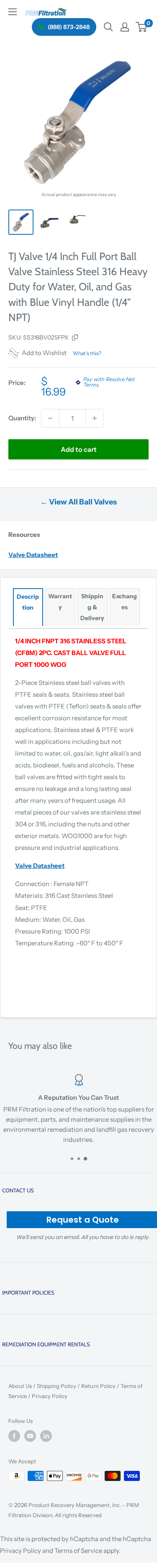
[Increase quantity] (94, 418)
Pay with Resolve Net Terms (109, 382)
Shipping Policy (56, 1386)
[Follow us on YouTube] (30, 1436)
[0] (141, 27)
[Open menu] (12, 11)
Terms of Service (78, 1551)
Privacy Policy (49, 1396)
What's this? (87, 353)
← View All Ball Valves (78, 502)
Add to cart (79, 449)
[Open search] (108, 27)
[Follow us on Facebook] (14, 1436)
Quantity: (22, 418)
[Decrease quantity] (50, 418)
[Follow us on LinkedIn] (46, 1436)
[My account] (125, 27)
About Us (20, 1386)
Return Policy (98, 1386)
